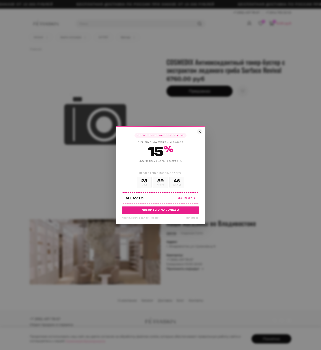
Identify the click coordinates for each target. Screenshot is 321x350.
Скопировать (187, 198)
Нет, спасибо (192, 218)
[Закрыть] (199, 131)
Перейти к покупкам (160, 210)
